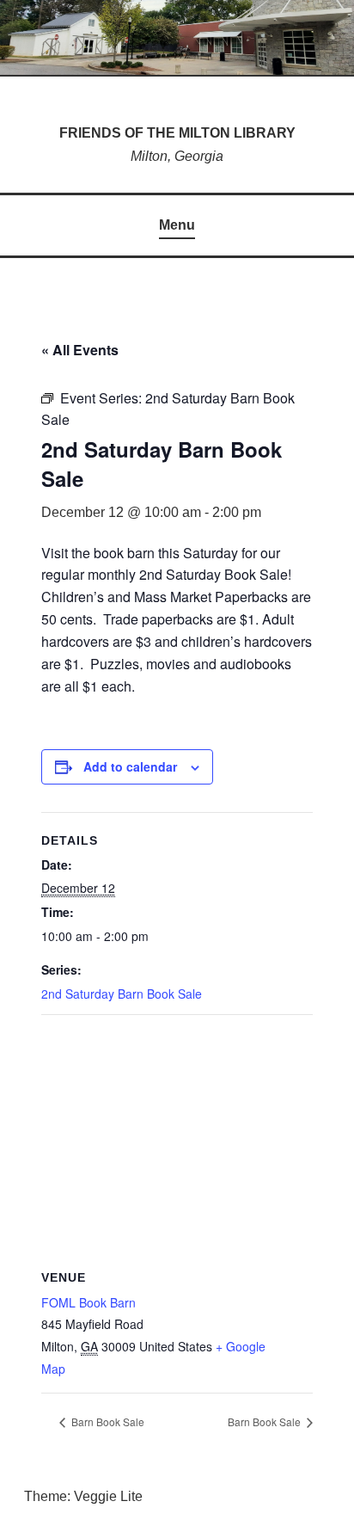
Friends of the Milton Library (177, 133)
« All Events (80, 350)
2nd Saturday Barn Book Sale (121, 993)
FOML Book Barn (88, 1302)
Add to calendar (130, 766)
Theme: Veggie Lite (83, 1496)
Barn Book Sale (106, 1421)
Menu (177, 225)
